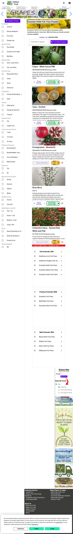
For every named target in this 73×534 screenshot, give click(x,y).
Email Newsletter (31, 499)
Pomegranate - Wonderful (44, 147)
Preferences (20, 528)
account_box (69, 3)
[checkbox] (12, 27)
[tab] (7, 7)
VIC (46, 37)
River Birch (37, 187)
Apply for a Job (31, 507)
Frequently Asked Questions (35, 497)
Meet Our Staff (31, 505)
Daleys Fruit (16, 3)
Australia (41, 37)
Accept (52, 528)
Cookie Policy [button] (58, 522)
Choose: (41, 163)
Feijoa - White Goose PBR (44, 66)
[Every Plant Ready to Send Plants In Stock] (64, 427)
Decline (36, 528)
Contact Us (29, 492)
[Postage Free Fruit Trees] (64, 401)
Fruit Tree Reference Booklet (60, 496)
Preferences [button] (35, 524)
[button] (36, 17)
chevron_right (61, 252)
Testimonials (30, 511)
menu (3, 3)
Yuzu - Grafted (39, 107)
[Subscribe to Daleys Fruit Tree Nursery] (64, 381)
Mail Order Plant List (58, 492)
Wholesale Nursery (57, 497)
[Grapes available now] (36, 18)
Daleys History (31, 509)
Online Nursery (56, 494)
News (28, 513)
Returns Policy (56, 499)
